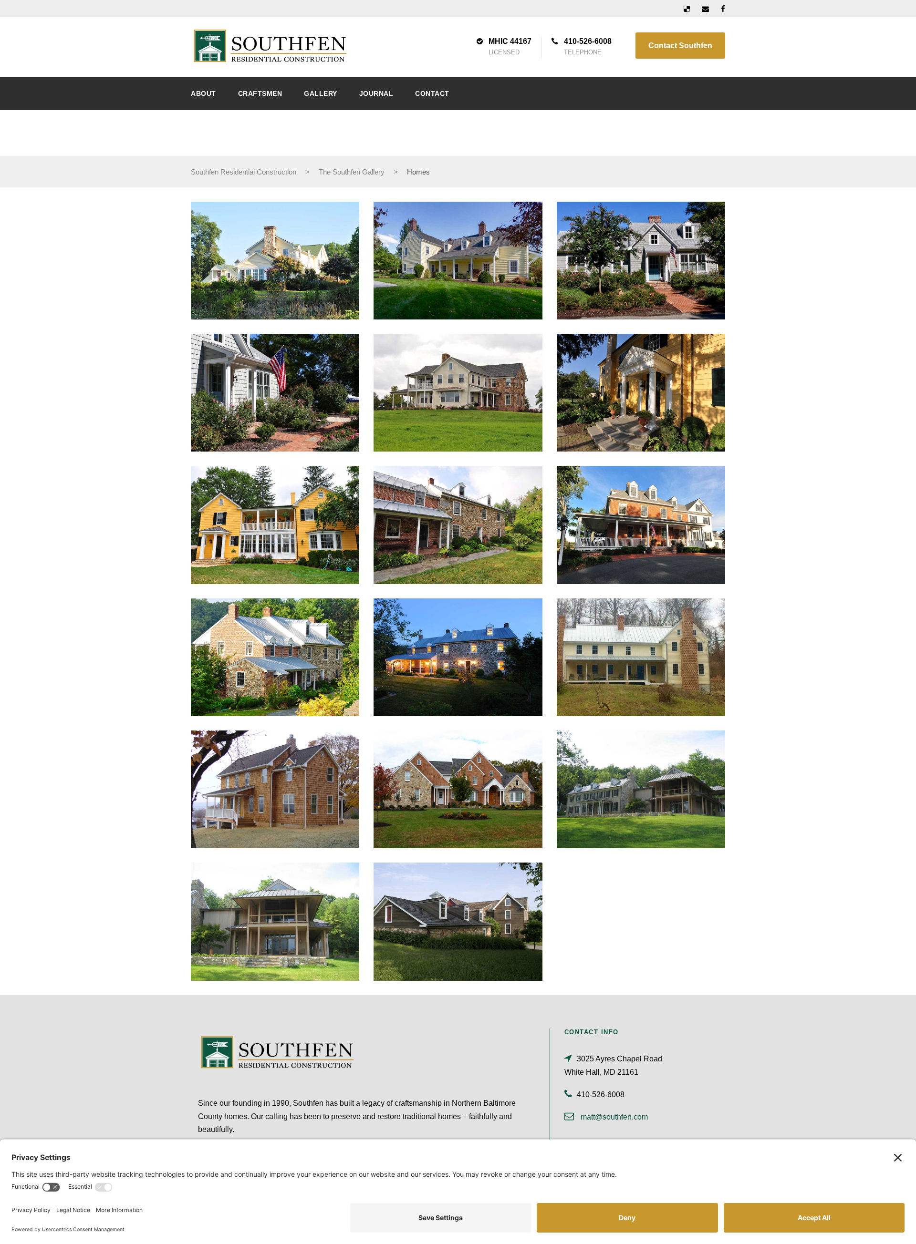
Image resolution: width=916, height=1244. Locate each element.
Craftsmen (260, 93)
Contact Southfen (680, 45)
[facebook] (723, 9)
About (203, 93)
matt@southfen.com (614, 1117)
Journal (376, 93)
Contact (432, 93)
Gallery (320, 93)
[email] (705, 9)
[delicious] (687, 9)
